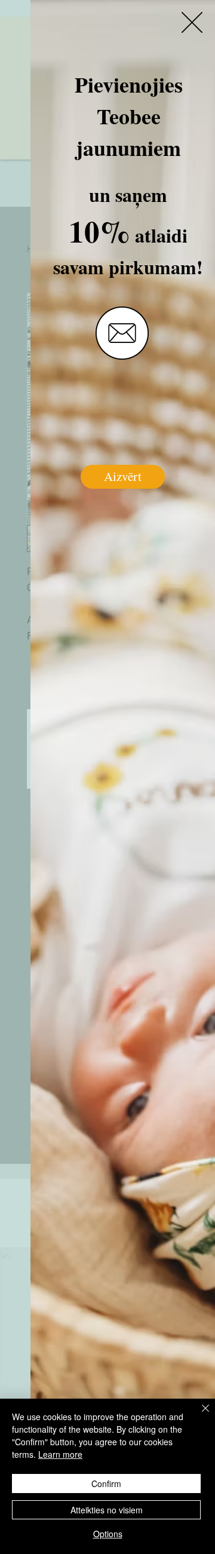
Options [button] (107, 1534)
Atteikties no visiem (106, 1510)
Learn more (60, 1454)
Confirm (106, 1483)
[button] (192, 22)
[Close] (198, 1415)
